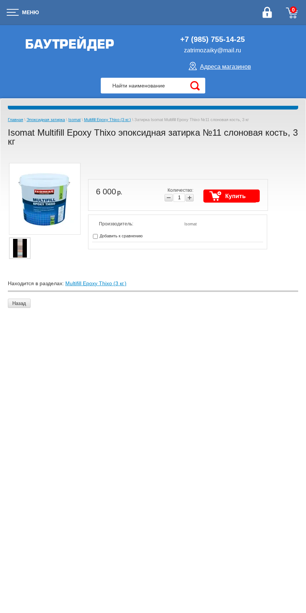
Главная (15, 119)
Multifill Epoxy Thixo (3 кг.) (107, 119)
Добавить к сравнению (121, 236)
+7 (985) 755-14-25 (212, 39)
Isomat (74, 119)
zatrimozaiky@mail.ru (212, 50)
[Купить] (231, 196)
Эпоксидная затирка (45, 119)
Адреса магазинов (225, 67)
